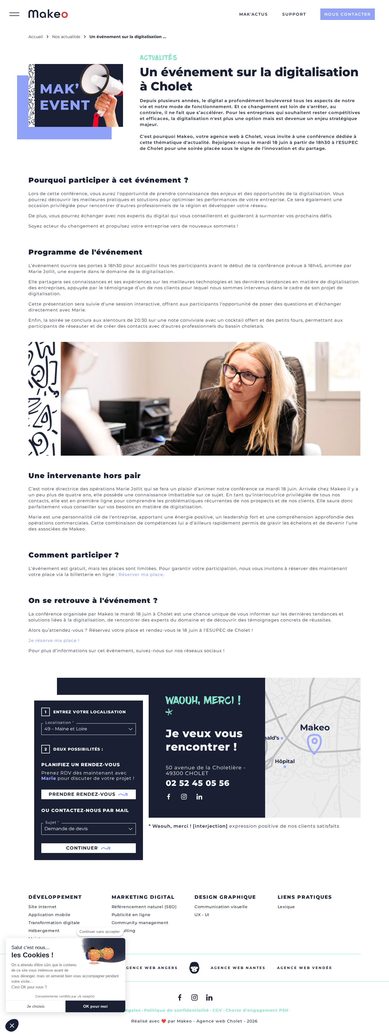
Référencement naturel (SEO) (144, 906)
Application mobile (49, 914)
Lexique (286, 906)
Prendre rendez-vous (82, 794)
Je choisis (35, 1006)
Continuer (82, 848)
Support (294, 14)
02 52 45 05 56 (198, 783)
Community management (140, 922)
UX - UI (202, 914)
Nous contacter (347, 14)
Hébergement (44, 930)
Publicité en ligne (131, 914)
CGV (217, 1010)
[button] (12, 1025)
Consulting (124, 930)
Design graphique (225, 897)
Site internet (42, 906)
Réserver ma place (140, 574)
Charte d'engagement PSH (257, 1010)
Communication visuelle (221, 906)
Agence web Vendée (304, 968)
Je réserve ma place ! (53, 640)
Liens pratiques (305, 897)
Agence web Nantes (238, 968)
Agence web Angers (150, 968)
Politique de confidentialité (176, 1010)
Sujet (49, 822)
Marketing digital (143, 897)
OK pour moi (95, 1006)
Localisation (57, 722)
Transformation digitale (54, 922)
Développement (55, 897)
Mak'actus (253, 14)
